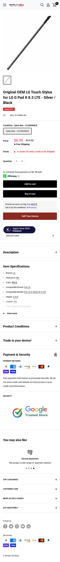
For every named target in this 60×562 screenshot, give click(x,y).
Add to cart (30, 184)
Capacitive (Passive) (21, 306)
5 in (15, 301)
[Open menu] (4, 5)
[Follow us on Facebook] (5, 526)
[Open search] (42, 5)
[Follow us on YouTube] (23, 526)
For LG (27, 287)
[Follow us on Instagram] (17, 526)
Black (14, 282)
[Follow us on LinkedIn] (28, 526)
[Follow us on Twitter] (11, 526)
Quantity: (7, 161)
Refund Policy (12, 235)
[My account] (48, 5)
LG (4, 115)
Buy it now (30, 193)
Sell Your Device (30, 216)
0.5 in (15, 297)
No (17, 277)
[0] (54, 5)
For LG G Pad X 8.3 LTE (35, 292)
